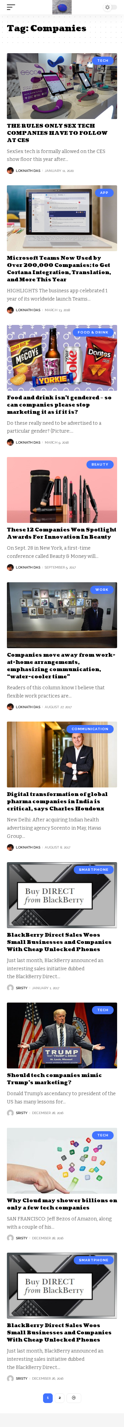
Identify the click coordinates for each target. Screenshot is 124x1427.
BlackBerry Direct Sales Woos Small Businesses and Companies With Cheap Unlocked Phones (59, 942)
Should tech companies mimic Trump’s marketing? (54, 1079)
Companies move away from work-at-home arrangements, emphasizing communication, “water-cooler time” (61, 666)
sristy (22, 988)
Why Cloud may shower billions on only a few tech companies (62, 1204)
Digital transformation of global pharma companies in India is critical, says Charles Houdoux (57, 801)
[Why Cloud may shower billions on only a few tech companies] (62, 1161)
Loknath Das (28, 171)
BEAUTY (100, 464)
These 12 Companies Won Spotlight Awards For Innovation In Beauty (61, 533)
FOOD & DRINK (93, 332)
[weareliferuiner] (62, 7)
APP (104, 193)
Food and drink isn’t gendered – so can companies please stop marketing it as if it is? (59, 405)
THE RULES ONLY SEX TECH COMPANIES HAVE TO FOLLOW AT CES (57, 133)
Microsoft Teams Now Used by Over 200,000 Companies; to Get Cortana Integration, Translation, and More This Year (59, 269)
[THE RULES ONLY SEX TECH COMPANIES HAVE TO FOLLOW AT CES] (62, 86)
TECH (102, 60)
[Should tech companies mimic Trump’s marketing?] (62, 1035)
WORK (101, 590)
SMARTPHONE (93, 870)
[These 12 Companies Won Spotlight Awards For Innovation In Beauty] (62, 490)
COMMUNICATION (90, 729)
